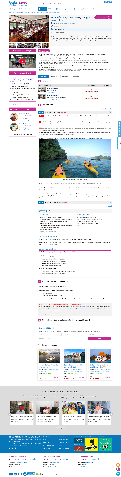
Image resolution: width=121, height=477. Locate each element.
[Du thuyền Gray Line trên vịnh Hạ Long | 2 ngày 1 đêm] (100, 356)
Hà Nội (59, 23)
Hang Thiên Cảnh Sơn (76, 371)
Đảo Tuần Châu (66, 23)
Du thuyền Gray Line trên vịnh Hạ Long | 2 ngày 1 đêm (100, 366)
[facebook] (104, 2)
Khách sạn (34, 9)
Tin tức (52, 9)
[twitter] (107, 2)
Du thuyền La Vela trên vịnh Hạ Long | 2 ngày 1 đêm (48, 366)
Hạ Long (50, 369)
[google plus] (111, 2)
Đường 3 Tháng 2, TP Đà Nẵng (58, 460)
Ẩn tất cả (110, 206)
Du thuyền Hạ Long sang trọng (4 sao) (50, 12)
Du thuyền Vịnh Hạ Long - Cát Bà (30, 12)
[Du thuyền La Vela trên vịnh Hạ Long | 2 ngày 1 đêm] (49, 356)
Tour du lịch (23, 9)
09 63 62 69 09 (81, 306)
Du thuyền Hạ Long (64, 448)
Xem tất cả (60, 429)
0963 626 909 (57, 4)
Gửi (99, 338)
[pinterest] (109, 2)
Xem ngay (55, 377)
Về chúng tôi (47, 436)
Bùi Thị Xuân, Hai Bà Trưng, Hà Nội (25, 460)
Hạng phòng (43, 76)
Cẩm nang (60, 9)
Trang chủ (14, 9)
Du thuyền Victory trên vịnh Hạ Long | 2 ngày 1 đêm (73, 366)
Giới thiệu (69, 9)
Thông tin (65, 76)
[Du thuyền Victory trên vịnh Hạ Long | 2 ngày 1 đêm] (74, 356)
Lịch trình (55, 76)
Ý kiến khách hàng (63, 439)
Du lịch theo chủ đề (88, 9)
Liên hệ (77, 9)
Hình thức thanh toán (49, 445)
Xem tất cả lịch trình (107, 109)
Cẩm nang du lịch (63, 442)
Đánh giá (76, 76)
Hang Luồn (73, 23)
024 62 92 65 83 (56, 312)
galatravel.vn (59, 314)
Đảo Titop (79, 23)
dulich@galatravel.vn (47, 314)
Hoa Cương (107, 369)
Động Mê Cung (105, 371)
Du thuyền (43, 9)
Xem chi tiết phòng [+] (52, 92)
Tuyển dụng (47, 448)
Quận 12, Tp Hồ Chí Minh (91, 460)
